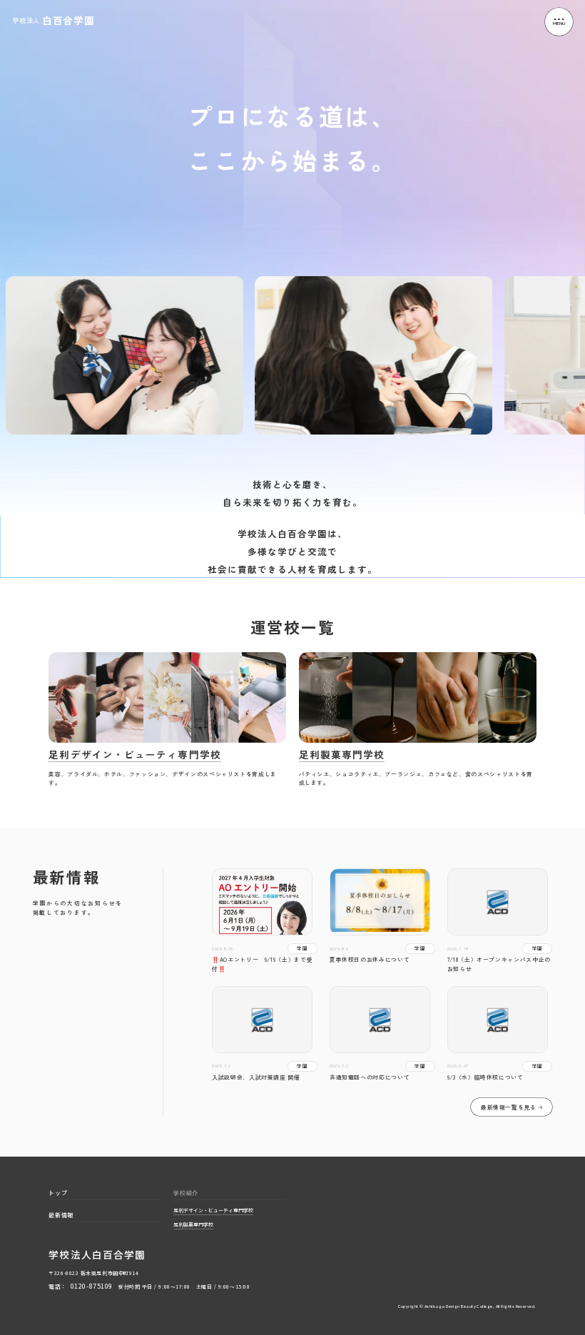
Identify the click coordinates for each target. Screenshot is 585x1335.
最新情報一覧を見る (508, 1107)
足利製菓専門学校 (193, 1225)
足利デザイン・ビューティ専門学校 (213, 1211)
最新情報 (61, 1215)
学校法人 (53, 20)
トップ (58, 1193)
